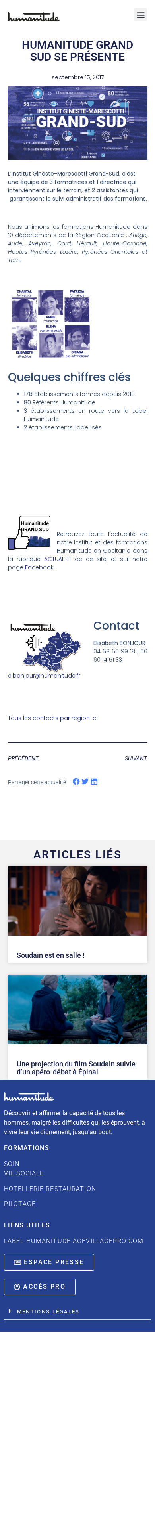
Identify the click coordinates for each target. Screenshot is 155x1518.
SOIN (50, 1176)
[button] (140, 14)
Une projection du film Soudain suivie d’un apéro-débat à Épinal (76, 1068)
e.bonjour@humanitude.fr (44, 676)
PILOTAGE (20, 1204)
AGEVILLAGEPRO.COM (108, 1241)
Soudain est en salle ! (51, 955)
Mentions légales (48, 1312)
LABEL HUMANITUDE (37, 1241)
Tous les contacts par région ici (52, 718)
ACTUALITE (57, 559)
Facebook (39, 567)
